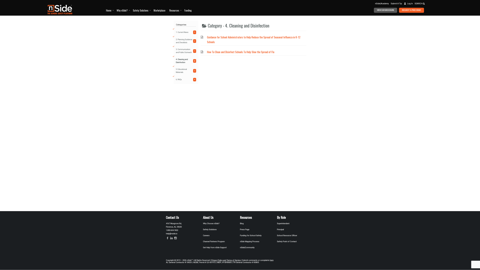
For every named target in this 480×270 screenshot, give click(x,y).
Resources (174, 10)
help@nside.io (171, 233)
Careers (206, 235)
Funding (188, 10)
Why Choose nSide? (211, 223)
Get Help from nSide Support (215, 247)
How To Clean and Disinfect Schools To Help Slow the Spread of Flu (240, 52)
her (271, 260)
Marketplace (159, 10)
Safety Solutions (140, 10)
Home (108, 10)
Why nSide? (122, 10)
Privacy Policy (217, 260)
